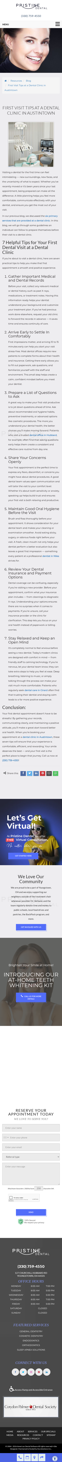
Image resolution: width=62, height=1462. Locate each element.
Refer (42, 1457)
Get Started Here (23, 856)
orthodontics (31, 1345)
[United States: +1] (5, 1137)
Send (31, 1212)
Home (10, 1431)
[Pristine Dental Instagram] (31, 1371)
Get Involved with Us (31, 927)
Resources (23, 1435)
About (20, 1431)
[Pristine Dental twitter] (23, 1371)
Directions (34, 1457)
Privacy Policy (31, 1438)
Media (9, 1435)
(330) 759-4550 (31, 16)
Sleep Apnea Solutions (31, 1349)
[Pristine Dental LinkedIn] (46, 1371)
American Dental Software (27, 1446)
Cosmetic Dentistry (31, 1336)
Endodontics (31, 1340)
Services (32, 1431)
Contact (38, 1435)
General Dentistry (31, 1331)
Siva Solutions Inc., (44, 1449)
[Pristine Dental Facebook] (15, 1371)
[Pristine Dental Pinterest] (39, 1371)
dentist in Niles (50, 556)
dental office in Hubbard (43, 435)
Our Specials (48, 1431)
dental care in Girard (36, 690)
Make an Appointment (27, 1457)
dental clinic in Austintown (37, 737)
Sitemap (51, 1435)
